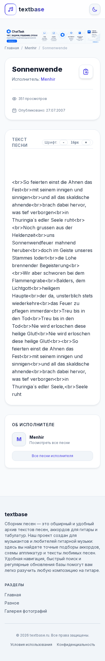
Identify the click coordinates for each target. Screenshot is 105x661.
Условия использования (31, 644)
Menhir (30, 48)
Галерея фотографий (26, 611)
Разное (12, 602)
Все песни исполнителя (52, 456)
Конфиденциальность (76, 644)
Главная (12, 48)
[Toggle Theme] (94, 9)
